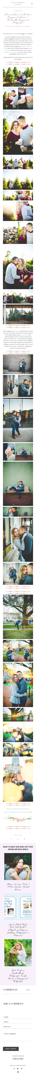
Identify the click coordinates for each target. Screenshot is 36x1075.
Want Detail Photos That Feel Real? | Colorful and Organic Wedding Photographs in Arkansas (18, 915)
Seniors (19, 808)
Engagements (10, 26)
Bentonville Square (23, 335)
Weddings (8, 808)
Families (23, 808)
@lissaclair (18, 1059)
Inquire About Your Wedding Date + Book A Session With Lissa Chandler (18, 812)
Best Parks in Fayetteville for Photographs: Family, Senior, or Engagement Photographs (18, 961)
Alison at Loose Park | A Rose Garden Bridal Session (18, 872)
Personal (27, 808)
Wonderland (16, 331)
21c (16, 338)
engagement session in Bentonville (11, 52)
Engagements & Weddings (22, 26)
